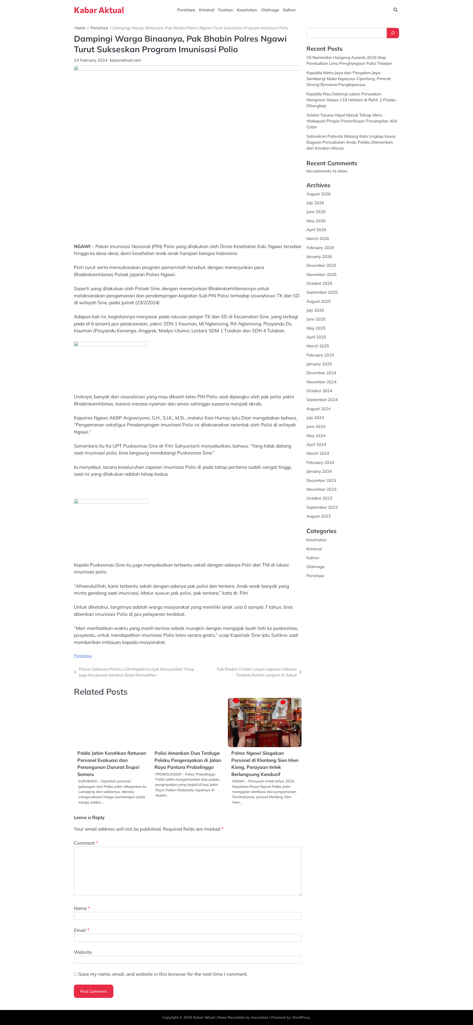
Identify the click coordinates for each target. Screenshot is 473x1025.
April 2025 (316, 337)
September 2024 (322, 399)
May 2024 (315, 435)
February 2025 (320, 354)
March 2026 (317, 238)
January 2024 (319, 471)
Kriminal (206, 9)
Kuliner (289, 9)
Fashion (225, 9)
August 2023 (318, 516)
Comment (86, 843)
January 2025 (319, 363)
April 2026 (316, 229)
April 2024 (316, 444)
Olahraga (270, 9)
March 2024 (317, 453)
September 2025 (322, 292)
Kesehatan (247, 9)
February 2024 (320, 462)
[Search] (393, 33)
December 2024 (321, 372)
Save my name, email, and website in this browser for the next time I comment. (163, 974)
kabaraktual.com (125, 60)
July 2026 (315, 202)
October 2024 (319, 390)
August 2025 (318, 301)
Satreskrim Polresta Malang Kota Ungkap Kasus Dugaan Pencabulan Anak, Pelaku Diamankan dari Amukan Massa (351, 142)
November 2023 (321, 489)
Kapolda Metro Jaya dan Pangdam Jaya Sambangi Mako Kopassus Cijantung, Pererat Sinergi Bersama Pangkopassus (348, 78)
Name (82, 908)
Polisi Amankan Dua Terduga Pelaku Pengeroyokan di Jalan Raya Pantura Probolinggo (187, 760)
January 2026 (319, 256)
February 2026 (320, 247)
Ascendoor (259, 1017)
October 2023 (319, 498)
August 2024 (318, 408)
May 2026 (315, 220)
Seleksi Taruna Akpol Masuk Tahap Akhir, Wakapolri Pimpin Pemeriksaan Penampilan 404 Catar (351, 120)
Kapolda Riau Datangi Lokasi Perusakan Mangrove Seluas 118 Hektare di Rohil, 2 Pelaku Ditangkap (351, 99)
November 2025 (321, 274)
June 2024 (315, 426)
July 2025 (315, 310)
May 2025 (315, 327)
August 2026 (318, 193)
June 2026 (315, 211)
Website (83, 952)
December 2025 (321, 265)
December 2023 (321, 480)
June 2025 (315, 319)
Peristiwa (186, 9)
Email (81, 930)
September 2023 (322, 506)
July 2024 (315, 417)
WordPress (301, 1017)
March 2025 (317, 345)
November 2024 (321, 381)
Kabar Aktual (99, 10)
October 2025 (319, 283)
